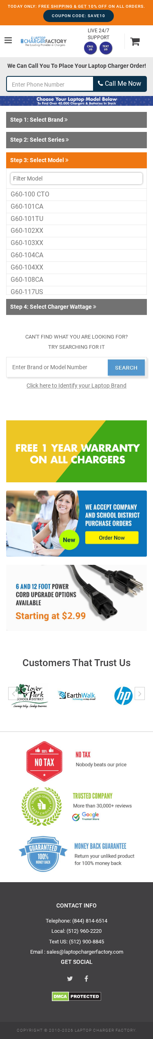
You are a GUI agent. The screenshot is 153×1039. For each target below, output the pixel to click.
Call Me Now (122, 83)
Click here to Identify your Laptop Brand (76, 385)
